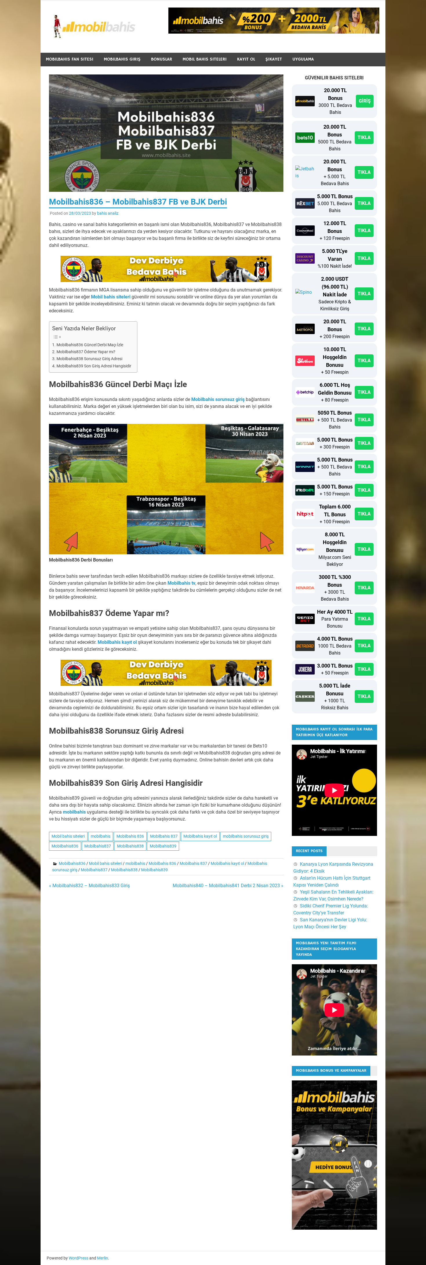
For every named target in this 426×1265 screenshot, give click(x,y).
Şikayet (273, 59)
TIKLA (364, 137)
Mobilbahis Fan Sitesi (69, 59)
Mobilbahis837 (97, 846)
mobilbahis (74, 812)
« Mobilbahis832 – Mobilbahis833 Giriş (89, 885)
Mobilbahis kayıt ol (117, 642)
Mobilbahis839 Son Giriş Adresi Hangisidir (94, 366)
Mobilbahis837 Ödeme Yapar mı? (86, 351)
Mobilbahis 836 (130, 836)
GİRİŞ (365, 101)
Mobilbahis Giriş (122, 59)
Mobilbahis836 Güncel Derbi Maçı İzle (90, 344)
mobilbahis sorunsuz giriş (246, 836)
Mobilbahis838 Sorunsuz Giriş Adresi (89, 358)
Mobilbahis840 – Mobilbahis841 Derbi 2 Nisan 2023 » (228, 885)
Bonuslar (161, 59)
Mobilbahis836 (65, 846)
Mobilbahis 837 (164, 836)
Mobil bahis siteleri (110, 297)
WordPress (78, 1258)
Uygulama (303, 59)
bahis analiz (108, 213)
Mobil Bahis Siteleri (205, 59)
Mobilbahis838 (130, 846)
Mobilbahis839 (163, 846)
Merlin (102, 1258)
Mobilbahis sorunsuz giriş (218, 399)
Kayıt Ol (246, 59)
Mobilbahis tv (181, 583)
